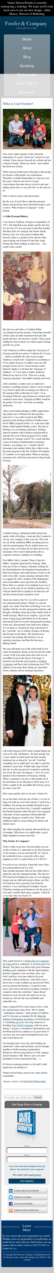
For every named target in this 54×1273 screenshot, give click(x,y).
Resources (27, 92)
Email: (27, 1155)
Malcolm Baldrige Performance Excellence (24, 1017)
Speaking (27, 65)
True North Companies (23, 1025)
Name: (27, 1146)
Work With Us (27, 83)
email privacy (34, 1174)
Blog (27, 56)
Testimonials (27, 74)
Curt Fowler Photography (34, 1081)
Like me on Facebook (23, 1204)
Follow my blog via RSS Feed (26, 1210)
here (14, 1248)
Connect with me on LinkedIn (26, 1191)
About (27, 47)
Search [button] (38, 1097)
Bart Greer (16, 618)
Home (27, 38)
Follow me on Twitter (23, 1197)
